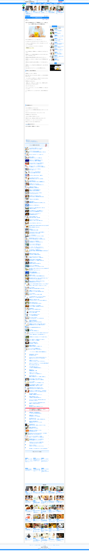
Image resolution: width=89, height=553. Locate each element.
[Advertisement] (37, 99)
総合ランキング (59, 26)
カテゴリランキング (54, 26)
